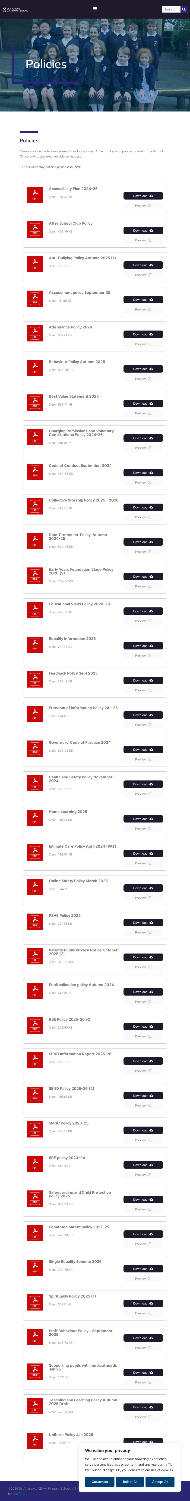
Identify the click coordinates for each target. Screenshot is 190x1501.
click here (74, 167)
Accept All (160, 1482)
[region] (130, 1467)
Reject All (130, 1482)
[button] (95, 9)
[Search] (183, 9)
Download (140, 196)
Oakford (19, 1493)
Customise (100, 1482)
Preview (141, 205)
